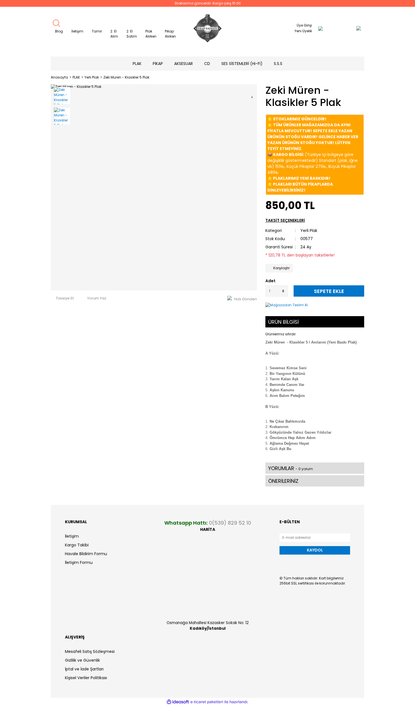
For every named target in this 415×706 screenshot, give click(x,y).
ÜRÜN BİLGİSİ (283, 321)
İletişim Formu (79, 562)
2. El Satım (131, 34)
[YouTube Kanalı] (359, 44)
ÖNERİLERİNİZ (283, 481)
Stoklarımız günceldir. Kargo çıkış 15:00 (207, 3)
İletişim (77, 31)
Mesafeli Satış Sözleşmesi (90, 651)
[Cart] (347, 28)
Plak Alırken (150, 34)
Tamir (97, 31)
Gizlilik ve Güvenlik (82, 660)
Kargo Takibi (77, 545)
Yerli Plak (308, 230)
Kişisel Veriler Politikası (86, 678)
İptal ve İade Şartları (84, 669)
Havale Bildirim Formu (86, 554)
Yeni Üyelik (303, 31)
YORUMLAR (290, 468)
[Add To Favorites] (252, 93)
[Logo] (207, 28)
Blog (59, 31)
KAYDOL (315, 550)
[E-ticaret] (206, 701)
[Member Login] (320, 28)
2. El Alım (114, 34)
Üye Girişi (304, 25)
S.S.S (278, 63)
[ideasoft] (178, 702)
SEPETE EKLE (329, 291)
